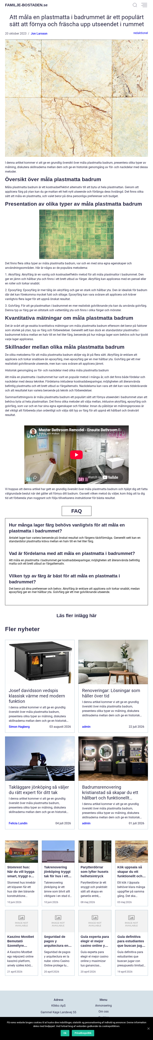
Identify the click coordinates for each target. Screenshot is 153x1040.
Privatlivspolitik (83, 1033)
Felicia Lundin (18, 823)
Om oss (104, 1011)
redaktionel (140, 33)
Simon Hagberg (19, 726)
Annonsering (103, 1005)
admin (86, 726)
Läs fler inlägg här (77, 615)
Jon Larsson (39, 33)
